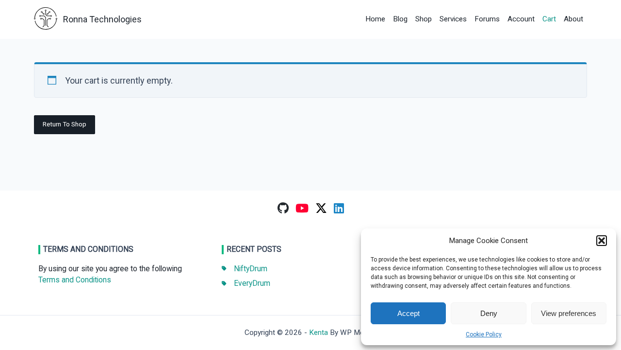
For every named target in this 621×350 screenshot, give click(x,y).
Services (453, 19)
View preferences (568, 313)
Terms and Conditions (74, 279)
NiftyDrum (250, 268)
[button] (601, 240)
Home (375, 19)
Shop (423, 19)
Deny (488, 313)
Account (521, 19)
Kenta (318, 332)
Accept (408, 313)
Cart (549, 19)
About (573, 19)
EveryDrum (252, 283)
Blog (400, 19)
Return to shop (64, 124)
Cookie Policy (484, 334)
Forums (487, 19)
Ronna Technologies (102, 19)
